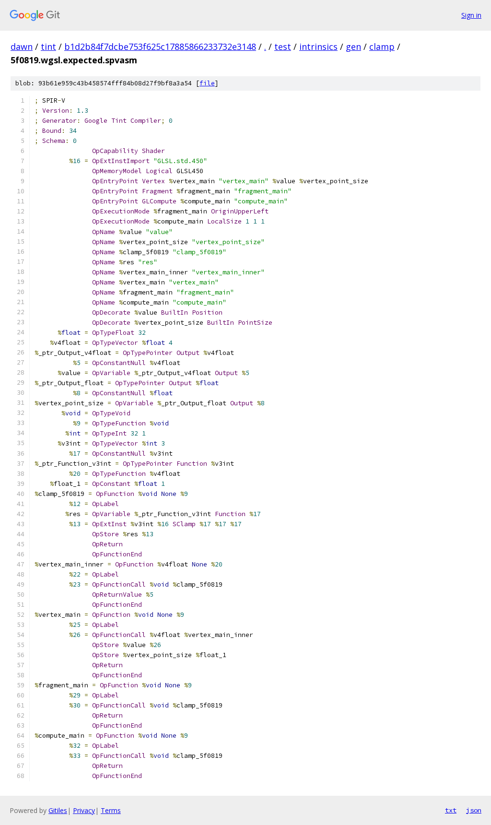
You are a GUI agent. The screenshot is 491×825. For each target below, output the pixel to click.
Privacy (84, 810)
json (473, 810)
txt (450, 810)
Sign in (471, 15)
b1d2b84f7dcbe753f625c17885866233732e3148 (160, 46)
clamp (382, 46)
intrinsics (318, 46)
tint (48, 46)
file (207, 83)
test (282, 46)
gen (353, 46)
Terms (111, 810)
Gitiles (57, 810)
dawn (22, 46)
